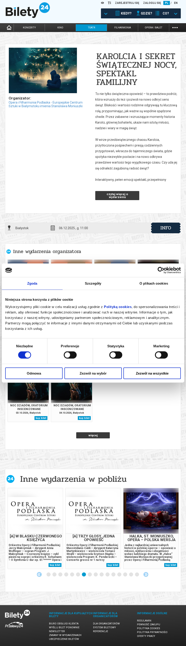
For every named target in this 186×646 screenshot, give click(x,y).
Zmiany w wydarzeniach (65, 635)
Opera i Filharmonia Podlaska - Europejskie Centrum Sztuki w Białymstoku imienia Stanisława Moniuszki (46, 104)
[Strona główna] (28, 17)
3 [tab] (60, 574)
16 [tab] (137, 574)
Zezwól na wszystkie (152, 373)
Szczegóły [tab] (93, 283)
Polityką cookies (118, 306)
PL (166, 3)
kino (60, 27)
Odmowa (34, 373)
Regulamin (144, 620)
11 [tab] (107, 574)
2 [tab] (54, 574)
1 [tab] (48, 574)
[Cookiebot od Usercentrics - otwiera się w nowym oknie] (161, 270)
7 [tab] (84, 574)
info (165, 228)
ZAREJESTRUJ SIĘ (127, 3)
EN (176, 3)
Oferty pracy (146, 636)
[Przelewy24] (14, 628)
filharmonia (122, 27)
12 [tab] (113, 574)
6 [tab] (78, 574)
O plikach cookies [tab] (154, 283)
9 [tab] (96, 574)
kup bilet (41, 418)
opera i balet (153, 27)
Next (145, 574)
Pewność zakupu (148, 624)
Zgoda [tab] (32, 283)
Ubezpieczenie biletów (64, 639)
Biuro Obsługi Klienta (63, 623)
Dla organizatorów (106, 623)
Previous (39, 574)
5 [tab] (72, 574)
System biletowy (104, 627)
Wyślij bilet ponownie (64, 627)
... (175, 27)
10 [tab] (102, 574)
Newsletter (57, 631)
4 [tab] (66, 574)
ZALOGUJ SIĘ (152, 3)
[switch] (70, 355)
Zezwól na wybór (93, 373)
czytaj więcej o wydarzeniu (117, 195)
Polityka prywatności (152, 632)
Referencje (100, 631)
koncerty (29, 27)
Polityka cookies (148, 628)
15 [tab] (131, 574)
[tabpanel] (35, 528)
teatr (91, 27)
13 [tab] (119, 574)
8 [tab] (90, 574)
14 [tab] (125, 574)
